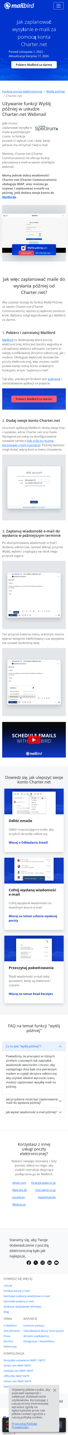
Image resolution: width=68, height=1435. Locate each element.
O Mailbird (10, 1325)
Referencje (10, 1346)
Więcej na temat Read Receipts (31, 994)
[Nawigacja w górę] (58, 5)
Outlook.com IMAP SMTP (18, 1370)
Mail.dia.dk (19, 1190)
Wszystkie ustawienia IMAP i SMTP (24, 1360)
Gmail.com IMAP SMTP (17, 1365)
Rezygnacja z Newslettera (38, 1341)
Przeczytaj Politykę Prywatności (24, 1425)
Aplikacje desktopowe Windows (23, 1306)
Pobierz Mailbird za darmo (34, 65)
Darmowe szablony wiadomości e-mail (27, 1296)
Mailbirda (9, 197)
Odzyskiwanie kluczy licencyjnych (43, 1330)
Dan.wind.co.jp (46, 1190)
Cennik (8, 1285)
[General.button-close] (54, 1390)
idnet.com (19, 1183)
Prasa (7, 1336)
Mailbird (7, 340)
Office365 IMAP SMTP (16, 1376)
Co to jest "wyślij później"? (23, 1046)
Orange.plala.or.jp (43, 1183)
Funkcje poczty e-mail (17, 1291)
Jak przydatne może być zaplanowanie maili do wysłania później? (32, 1101)
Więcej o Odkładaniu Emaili (28, 843)
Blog (6, 1312)
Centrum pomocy (33, 1325)
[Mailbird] (19, 5)
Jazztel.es (18, 1197)
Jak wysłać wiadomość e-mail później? (31, 1112)
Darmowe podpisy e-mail (19, 1301)
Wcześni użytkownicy (36, 1336)
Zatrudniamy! (12, 1330)
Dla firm (8, 1341)
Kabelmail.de (47, 1197)
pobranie (54, 379)
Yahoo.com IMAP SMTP (17, 1381)
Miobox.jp (19, 1204)
